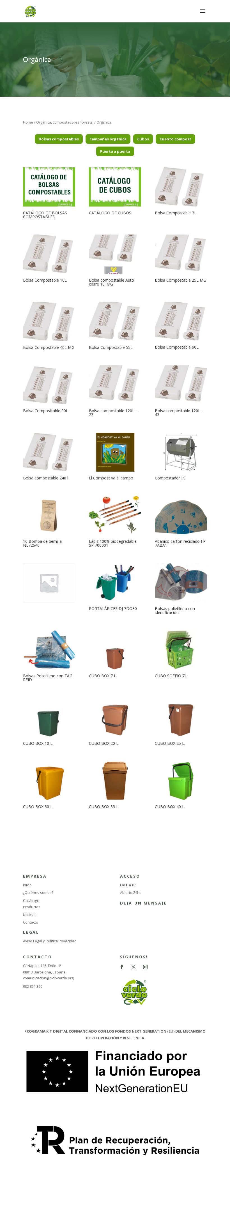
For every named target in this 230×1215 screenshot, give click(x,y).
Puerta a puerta (115, 151)
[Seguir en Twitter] (133, 967)
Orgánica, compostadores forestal (64, 122)
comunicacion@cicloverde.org (48, 977)
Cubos (143, 139)
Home (28, 122)
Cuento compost (175, 139)
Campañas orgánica (108, 139)
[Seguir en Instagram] (145, 967)
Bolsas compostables (59, 139)
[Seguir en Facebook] (121, 967)
